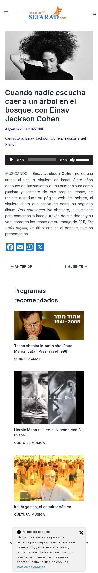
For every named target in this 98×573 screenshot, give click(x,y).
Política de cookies (31, 567)
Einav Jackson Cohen (43, 138)
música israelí (75, 138)
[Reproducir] (11, 159)
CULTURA (22, 443)
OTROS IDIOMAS (27, 359)
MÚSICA (38, 443)
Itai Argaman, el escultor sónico (42, 507)
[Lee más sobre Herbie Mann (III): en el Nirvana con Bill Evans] (49, 397)
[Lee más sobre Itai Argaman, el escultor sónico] (49, 477)
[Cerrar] (81, 533)
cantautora (14, 138)
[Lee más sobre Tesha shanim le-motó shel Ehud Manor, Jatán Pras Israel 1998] (49, 324)
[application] (49, 160)
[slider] (83, 159)
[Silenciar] (72, 159)
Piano (10, 144)
